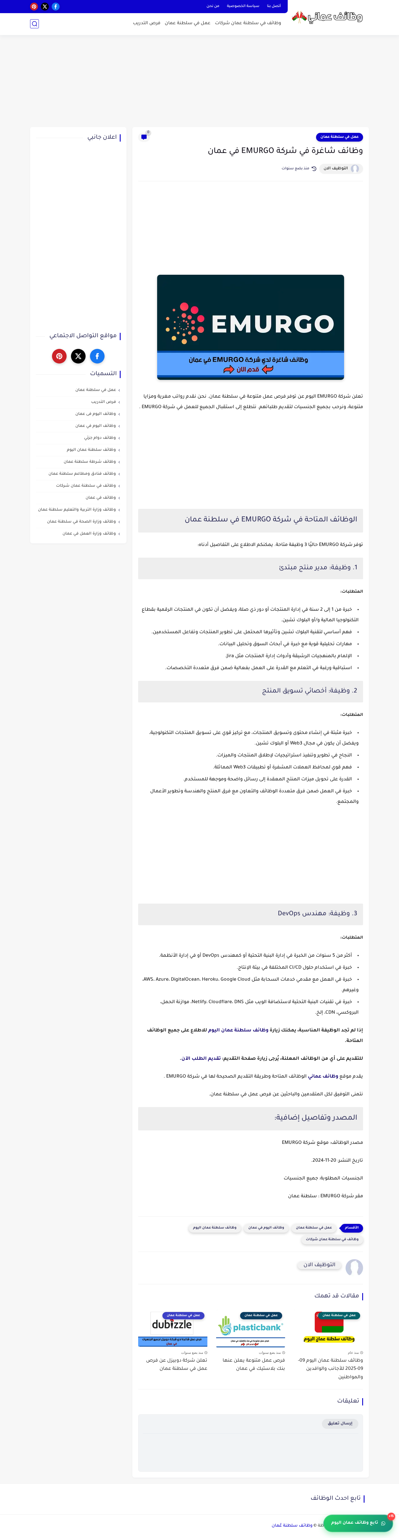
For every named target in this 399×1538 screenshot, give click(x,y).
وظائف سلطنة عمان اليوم (238, 1030)
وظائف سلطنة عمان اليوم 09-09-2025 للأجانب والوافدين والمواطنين (330, 1369)
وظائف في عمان (101, 498)
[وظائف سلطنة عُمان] (329, 17)
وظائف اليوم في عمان (266, 1228)
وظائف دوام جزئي (100, 438)
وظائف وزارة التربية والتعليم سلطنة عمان (77, 510)
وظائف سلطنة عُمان (292, 1526)
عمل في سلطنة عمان (188, 23)
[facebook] (56, 7)
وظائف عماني (323, 1076)
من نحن (213, 6)
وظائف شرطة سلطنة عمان (90, 462)
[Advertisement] (199, 82)
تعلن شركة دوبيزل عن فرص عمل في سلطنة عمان (176, 1365)
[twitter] (45, 7)
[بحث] (34, 23)
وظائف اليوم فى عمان (95, 414)
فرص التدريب (146, 23)
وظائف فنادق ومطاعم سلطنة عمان (82, 474)
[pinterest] (34, 7)
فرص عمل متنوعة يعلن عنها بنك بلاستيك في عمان (254, 1365)
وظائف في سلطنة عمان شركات (248, 23)
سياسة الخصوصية (243, 6)
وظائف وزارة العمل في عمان (89, 534)
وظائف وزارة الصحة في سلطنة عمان (81, 522)
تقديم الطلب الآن (201, 1059)
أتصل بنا (274, 6)
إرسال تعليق (340, 1424)
